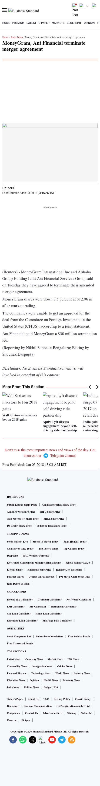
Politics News (31, 687)
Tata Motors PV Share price (23, 518)
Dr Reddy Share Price (19, 525)
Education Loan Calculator (22, 620)
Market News (55, 659)
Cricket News (64, 666)
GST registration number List (73, 706)
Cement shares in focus (41, 576)
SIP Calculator (38, 606)
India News (17, 37)
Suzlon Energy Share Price (22, 504)
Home (6, 22)
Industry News (82, 673)
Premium (18, 22)
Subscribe (86, 713)
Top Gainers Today (74, 548)
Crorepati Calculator (50, 599)
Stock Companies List (19, 636)
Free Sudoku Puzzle (79, 636)
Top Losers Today (48, 548)
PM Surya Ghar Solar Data (74, 576)
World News (62, 673)
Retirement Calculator (64, 606)
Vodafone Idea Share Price (52, 525)
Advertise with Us (52, 713)
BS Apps (25, 720)
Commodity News (17, 666)
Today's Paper (15, 699)
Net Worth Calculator (79, 599)
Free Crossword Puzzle (20, 643)
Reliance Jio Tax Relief (69, 569)
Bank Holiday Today (75, 541)
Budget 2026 (51, 687)
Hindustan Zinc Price (39, 569)
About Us (33, 699)
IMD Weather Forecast (36, 555)
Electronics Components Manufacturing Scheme (34, 562)
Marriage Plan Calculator (57, 620)
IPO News (73, 659)
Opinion (89, 22)
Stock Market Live (17, 541)
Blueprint (74, 22)
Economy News (71, 680)
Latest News (13, 659)
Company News (34, 659)
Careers (11, 720)
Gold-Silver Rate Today (20, 548)
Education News (16, 680)
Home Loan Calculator (49, 613)
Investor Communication (38, 706)
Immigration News (42, 666)
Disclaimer (13, 706)
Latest (31, 22)
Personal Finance (16, 673)
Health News (51, 680)
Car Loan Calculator (19, 613)
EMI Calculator (16, 606)
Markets (58, 22)
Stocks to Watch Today (46, 541)
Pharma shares (15, 576)
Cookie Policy (83, 699)
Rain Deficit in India (18, 583)
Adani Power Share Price (21, 511)
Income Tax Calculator (20, 599)
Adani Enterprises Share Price (59, 504)
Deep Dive (12, 555)
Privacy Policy (62, 699)
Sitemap (71, 713)
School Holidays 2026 (78, 562)
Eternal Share (15, 569)
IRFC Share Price (50, 511)
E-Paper (44, 22)
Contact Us (31, 713)
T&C (46, 699)
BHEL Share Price (53, 518)
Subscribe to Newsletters (49, 636)
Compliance (13, 713)
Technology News (40, 673)
